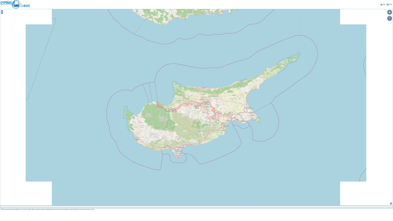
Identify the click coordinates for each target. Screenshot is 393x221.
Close (390, 4)
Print (383, 4)
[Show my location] (389, 12)
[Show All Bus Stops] (389, 18)
